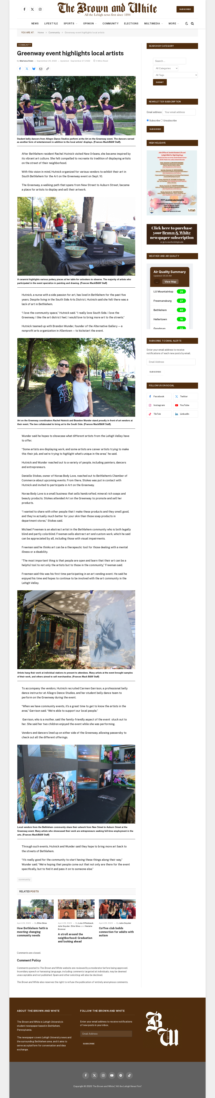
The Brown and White (103, 1086)
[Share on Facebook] (20, 69)
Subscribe (185, 9)
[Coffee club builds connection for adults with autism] (117, 909)
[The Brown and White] (107, 9)
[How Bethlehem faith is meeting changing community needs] (35, 909)
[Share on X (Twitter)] (27, 69)
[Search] (192, 23)
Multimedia (152, 23)
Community (110, 23)
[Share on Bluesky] (34, 69)
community (24, 879)
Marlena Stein (26, 61)
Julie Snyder (64, 926)
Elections (131, 23)
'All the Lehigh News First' (129, 1086)
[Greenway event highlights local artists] (76, 105)
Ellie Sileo (42, 923)
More (172, 23)
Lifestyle (51, 23)
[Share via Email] (41, 69)
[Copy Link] (48, 69)
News (35, 23)
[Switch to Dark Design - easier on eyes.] (186, 23)
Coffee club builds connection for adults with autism (116, 932)
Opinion (88, 23)
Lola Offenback (85, 923)
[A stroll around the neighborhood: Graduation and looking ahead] (76, 909)
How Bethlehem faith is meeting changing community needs (32, 932)
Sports (69, 23)
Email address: (155, 112)
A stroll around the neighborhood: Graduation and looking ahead (75, 938)
